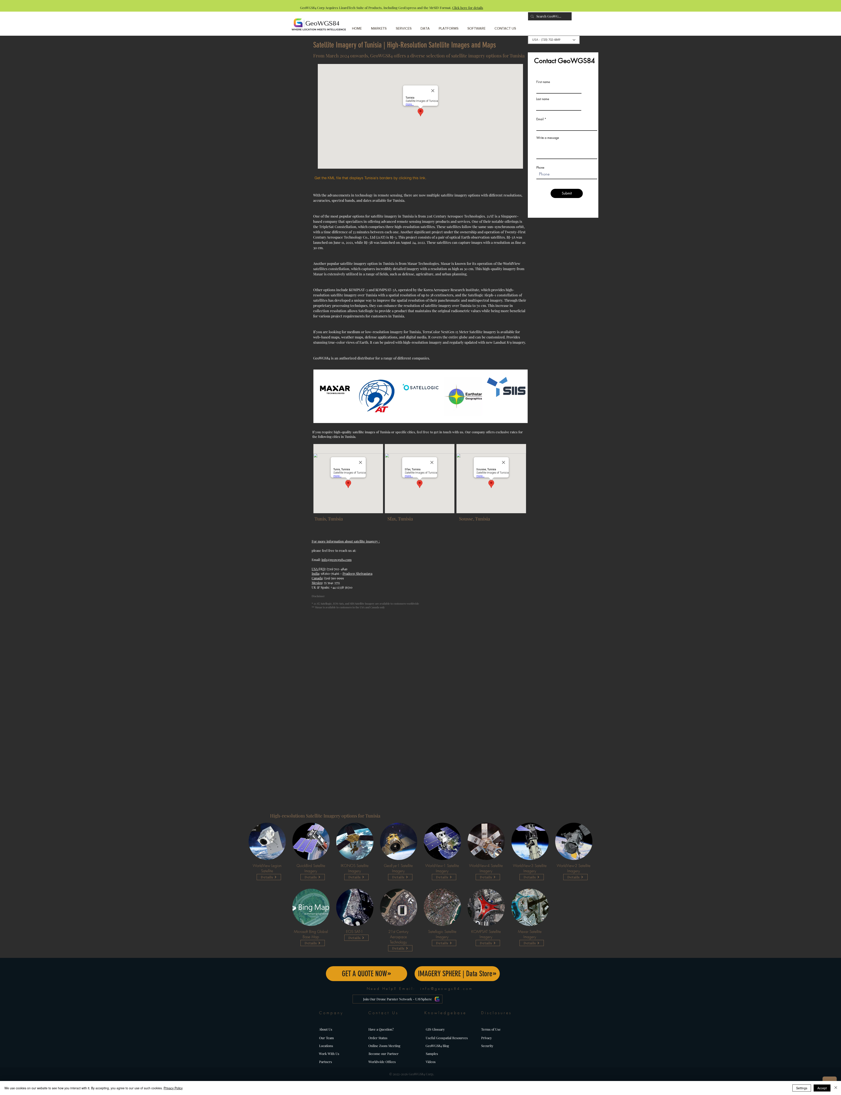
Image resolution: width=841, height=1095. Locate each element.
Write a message (547, 137)
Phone (540, 167)
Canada (317, 578)
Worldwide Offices (382, 1062)
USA (315, 569)
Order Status (377, 1038)
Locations (326, 1046)
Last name (542, 99)
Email (540, 119)
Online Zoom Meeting (384, 1046)
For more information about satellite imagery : (346, 541)
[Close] (835, 1087)
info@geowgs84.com (337, 559)
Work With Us (329, 1053)
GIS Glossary (435, 1029)
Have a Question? (381, 1029)
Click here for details (467, 7)
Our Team (326, 1038)
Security (487, 1046)
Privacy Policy (173, 1088)
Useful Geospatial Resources (447, 1038)
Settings (801, 1088)
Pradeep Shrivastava (357, 573)
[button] (450, 26)
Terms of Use (491, 1029)
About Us (325, 1029)
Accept (822, 1088)
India (315, 573)
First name (543, 81)
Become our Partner (384, 1053)
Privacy (486, 1038)
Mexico (317, 582)
